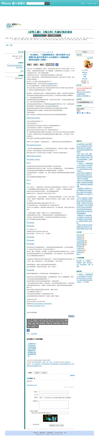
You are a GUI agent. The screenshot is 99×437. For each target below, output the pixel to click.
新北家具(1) (80, 252)
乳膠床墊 (79, 262)
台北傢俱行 (50, 83)
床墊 (84, 262)
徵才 (65, 432)
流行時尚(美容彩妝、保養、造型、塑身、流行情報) (45, 362)
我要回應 (72, 375)
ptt (83, 260)
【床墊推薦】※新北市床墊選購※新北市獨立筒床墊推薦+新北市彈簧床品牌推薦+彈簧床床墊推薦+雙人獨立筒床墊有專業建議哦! (85, 209)
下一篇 (51, 52)
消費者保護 (42, 432)
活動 (11, 45)
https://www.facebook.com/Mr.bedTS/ (41, 303)
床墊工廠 (51, 104)
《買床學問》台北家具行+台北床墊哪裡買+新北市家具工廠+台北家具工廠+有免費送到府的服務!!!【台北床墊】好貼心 (85, 192)
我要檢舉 (71, 316)
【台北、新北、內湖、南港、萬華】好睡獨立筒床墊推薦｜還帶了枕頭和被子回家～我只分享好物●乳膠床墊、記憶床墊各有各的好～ (85, 157)
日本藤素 (30, 378)
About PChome (59, 432)
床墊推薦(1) (80, 246)
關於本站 (84, 72)
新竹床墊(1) (80, 235)
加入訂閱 (19, 67)
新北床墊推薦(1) (81, 244)
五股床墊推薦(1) (81, 243)
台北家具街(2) (80, 250)
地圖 (85, 76)
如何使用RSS (18, 65)
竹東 (89, 264)
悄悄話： (36, 397)
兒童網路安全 (50, 432)
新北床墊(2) (80, 239)
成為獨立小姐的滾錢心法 (83, 96)
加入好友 (84, 78)
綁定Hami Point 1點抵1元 (84, 92)
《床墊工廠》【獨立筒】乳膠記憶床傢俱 (49, 32)
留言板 (85, 74)
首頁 (7, 45)
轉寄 (49, 360)
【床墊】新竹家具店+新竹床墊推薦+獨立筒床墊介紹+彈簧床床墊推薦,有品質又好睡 (84, 226)
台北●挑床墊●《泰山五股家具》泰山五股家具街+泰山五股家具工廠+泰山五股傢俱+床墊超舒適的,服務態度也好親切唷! (85, 147)
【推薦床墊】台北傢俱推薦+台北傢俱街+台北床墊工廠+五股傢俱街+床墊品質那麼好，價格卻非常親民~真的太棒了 (84, 219)
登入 (95, 3)
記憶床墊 (88, 260)
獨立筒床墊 (83, 264)
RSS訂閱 (11, 65)
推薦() (37, 372)
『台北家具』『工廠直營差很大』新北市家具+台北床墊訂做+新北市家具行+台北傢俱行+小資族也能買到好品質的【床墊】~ (85, 167)
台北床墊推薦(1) (81, 241)
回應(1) (30, 372)
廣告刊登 (35, 432)
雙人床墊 (79, 260)
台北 (78, 264)
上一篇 (47, 52)
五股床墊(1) (80, 237)
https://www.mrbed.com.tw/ (37, 305)
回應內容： (36, 401)
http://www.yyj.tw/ (32, 385)
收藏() (44, 372)
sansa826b (33, 333)
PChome (90, 3)
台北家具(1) (80, 248)
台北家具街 (67, 362)
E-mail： (36, 394)
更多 (79, 254)
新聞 (82, 3)
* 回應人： (36, 392)
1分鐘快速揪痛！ (81, 94)
